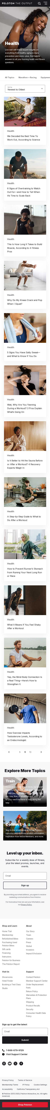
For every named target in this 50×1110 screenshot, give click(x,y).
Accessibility (7, 1089)
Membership (7, 935)
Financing (6, 953)
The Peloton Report (11, 964)
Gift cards (6, 949)
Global (29, 946)
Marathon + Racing (28, 77)
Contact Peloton (33, 977)
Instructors (6, 957)
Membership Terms (10, 1085)
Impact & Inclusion (34, 953)
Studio (5, 988)
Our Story (30, 931)
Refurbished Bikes (10, 939)
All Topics (9, 77)
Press (28, 942)
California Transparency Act (28, 1089)
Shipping (30, 1002)
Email (8, 875)
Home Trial (7, 931)
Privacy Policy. (26, 905)
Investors (30, 950)
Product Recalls (33, 1005)
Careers (29, 939)
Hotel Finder (7, 981)
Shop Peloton (25, 1104)
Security (29, 1009)
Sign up (25, 885)
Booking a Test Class (11, 984)
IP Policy (26, 1085)
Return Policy (32, 991)
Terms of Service (25, 1080)
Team (28, 935)
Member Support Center (37, 981)
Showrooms (7, 977)
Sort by (10, 87)
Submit (25, 1040)
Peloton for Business (11, 960)
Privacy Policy (8, 1080)
